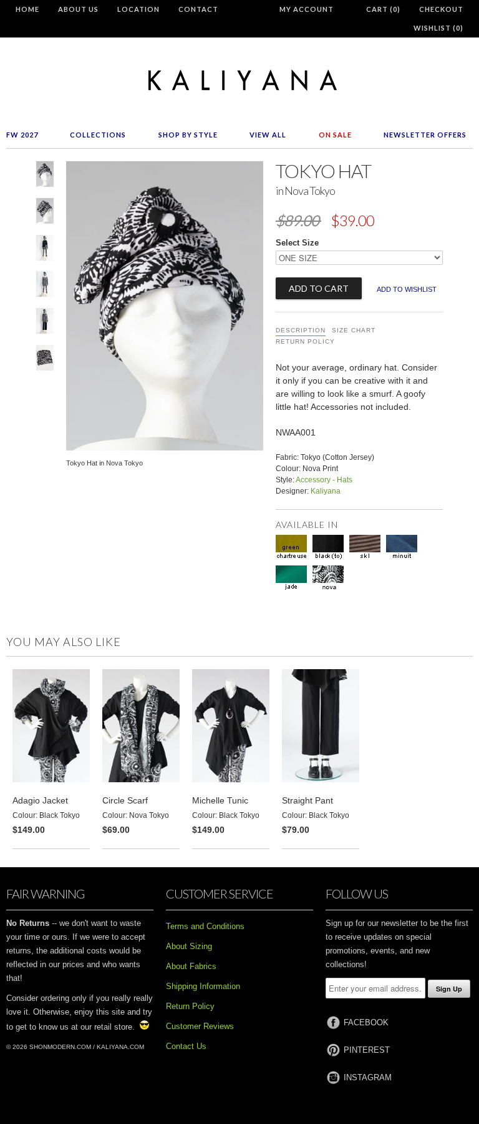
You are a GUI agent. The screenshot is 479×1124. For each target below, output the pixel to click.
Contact (198, 9)
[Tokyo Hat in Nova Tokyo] (45, 176)
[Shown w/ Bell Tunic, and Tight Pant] (45, 286)
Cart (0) (383, 9)
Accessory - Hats (324, 479)
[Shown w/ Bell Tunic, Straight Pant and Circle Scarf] (45, 323)
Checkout (441, 9)
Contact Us (186, 1046)
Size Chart (353, 330)
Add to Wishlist (407, 289)
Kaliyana (326, 491)
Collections (98, 135)
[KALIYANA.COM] (239, 80)
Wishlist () (438, 28)
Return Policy (305, 341)
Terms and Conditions (205, 926)
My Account (306, 9)
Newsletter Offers (425, 135)
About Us (78, 9)
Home (27, 9)
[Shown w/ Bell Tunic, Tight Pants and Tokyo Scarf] (45, 250)
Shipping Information (203, 986)
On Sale (335, 135)
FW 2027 (22, 135)
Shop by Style (188, 135)
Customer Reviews (200, 1026)
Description (301, 330)
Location (138, 9)
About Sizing (189, 946)
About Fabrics (191, 966)
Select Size (297, 242)
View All (267, 135)
